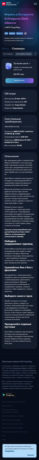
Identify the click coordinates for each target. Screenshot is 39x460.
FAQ (3, 436)
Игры (5, 48)
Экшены (12, 33)
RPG (6, 33)
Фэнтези (20, 33)
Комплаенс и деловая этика (12, 424)
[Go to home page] (17, 4)
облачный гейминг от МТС (23, 368)
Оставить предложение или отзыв (15, 432)
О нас (4, 440)
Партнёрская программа (11, 420)
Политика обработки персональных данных (10, 411)
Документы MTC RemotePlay (12, 428)
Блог (3, 444)
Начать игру (19, 80)
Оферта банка (7, 406)
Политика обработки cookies (13, 416)
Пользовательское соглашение (13, 402)
